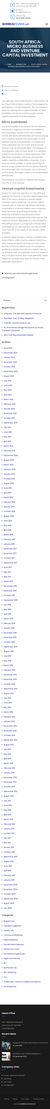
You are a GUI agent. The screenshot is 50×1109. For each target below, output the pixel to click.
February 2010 (9, 875)
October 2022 (9, 366)
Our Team (8, 1082)
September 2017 (10, 563)
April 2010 (7, 870)
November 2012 (10, 782)
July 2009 (8, 908)
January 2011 (9, 847)
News (15, 1099)
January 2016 (9, 628)
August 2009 (9, 903)
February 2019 (9, 502)
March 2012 (8, 819)
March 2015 (8, 665)
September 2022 (11, 371)
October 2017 (9, 558)
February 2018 (9, 539)
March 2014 (8, 712)
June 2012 (8, 805)
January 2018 (9, 544)
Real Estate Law (10, 968)
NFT (5, 963)
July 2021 (7, 427)
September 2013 (10, 740)
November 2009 (10, 889)
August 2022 (9, 376)
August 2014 (9, 693)
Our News (7, 1079)
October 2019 (9, 479)
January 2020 (9, 474)
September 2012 (10, 791)
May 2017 (7, 572)
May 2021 (7, 437)
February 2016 (9, 623)
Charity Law (8, 930)
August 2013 (9, 745)
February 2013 (9, 768)
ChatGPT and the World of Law (17, 323)
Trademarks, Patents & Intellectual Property (22, 982)
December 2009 (10, 885)
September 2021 (10, 423)
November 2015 (10, 637)
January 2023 (9, 357)
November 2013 (10, 731)
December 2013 (10, 726)
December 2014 (10, 674)
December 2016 (10, 586)
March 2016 (8, 618)
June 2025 (8, 348)
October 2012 (9, 786)
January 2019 (9, 507)
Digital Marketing (11, 940)
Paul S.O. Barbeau (12, 90)
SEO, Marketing (10, 972)
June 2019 (8, 488)
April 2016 (7, 614)
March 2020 (9, 464)
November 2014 (10, 679)
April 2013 (7, 758)
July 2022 (7, 380)
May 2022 (8, 390)
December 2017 (10, 548)
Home (9, 64)
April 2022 (8, 395)
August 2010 (9, 861)
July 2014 (7, 698)
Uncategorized (8, 277)
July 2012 (7, 801)
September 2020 (11, 455)
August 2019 (9, 483)
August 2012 (9, 796)
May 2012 (7, 810)
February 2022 (10, 404)
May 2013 (7, 754)
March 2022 (8, 399)
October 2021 (9, 418)
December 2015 (10, 633)
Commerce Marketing (13, 935)
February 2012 (9, 824)
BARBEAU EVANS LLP (28, 1104)
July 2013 (7, 749)
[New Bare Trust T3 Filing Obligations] (6, 1056)
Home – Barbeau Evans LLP (14, 1075)
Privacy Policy (38, 1099)
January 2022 (9, 409)
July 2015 (7, 656)
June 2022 (8, 385)
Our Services (9, 1085)
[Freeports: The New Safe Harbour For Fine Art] (6, 1045)
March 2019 (8, 497)
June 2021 (8, 432)
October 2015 (9, 642)
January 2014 (9, 721)
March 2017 (8, 581)
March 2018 (8, 534)
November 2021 (10, 413)
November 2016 (10, 591)
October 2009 (10, 894)
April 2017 (7, 577)
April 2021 (7, 441)
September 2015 (10, 647)
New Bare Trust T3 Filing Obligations (19, 318)
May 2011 (7, 842)
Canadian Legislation (12, 926)
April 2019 (7, 493)
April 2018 (7, 530)
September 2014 (10, 688)
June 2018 (8, 520)
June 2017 (8, 567)
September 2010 (10, 856)
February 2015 (9, 670)
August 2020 (9, 460)
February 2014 (9, 717)
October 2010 (9, 852)
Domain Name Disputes (14, 944)
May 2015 (7, 661)
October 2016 (9, 595)
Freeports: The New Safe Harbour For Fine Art (23, 313)
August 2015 (9, 651)
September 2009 (11, 899)
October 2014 (9, 684)
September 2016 (10, 600)
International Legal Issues (27, 273)
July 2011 (7, 838)
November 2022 (10, 362)
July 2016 (7, 604)
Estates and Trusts (11, 949)
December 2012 (10, 777)
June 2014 (8, 702)
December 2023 (10, 353)
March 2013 (8, 763)
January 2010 (9, 880)
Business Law (10, 273)
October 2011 (9, 833)
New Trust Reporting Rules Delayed (18, 335)
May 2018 (7, 525)
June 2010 (8, 866)
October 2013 (9, 735)
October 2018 (9, 511)
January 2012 (9, 828)
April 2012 (7, 815)
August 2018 (9, 516)
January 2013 (9, 772)
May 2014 (7, 707)
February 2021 (9, 450)
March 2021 (8, 446)
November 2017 (10, 553)
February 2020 (10, 469)
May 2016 (7, 609)
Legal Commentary (12, 958)
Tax (5, 977)
